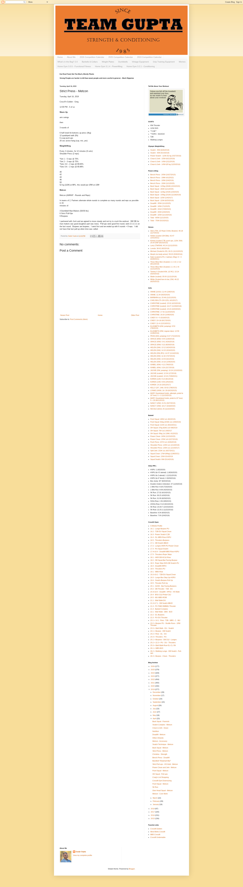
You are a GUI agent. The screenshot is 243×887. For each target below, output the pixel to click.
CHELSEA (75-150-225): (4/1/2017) (163, 300)
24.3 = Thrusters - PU (158, 637)
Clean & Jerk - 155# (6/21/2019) (162, 159)
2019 (153, 689)
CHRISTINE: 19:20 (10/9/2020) (162, 315)
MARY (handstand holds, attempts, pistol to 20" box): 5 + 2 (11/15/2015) (166, 394)
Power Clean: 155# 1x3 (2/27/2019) (164, 439)
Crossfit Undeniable (158, 837)
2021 (153, 683)
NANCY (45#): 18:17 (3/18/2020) (162, 406)
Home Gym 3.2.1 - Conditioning (141, 66)
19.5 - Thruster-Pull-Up (159, 583)
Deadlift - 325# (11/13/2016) (161, 215)
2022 (153, 679)
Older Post (135, 315)
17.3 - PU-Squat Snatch (159, 549)
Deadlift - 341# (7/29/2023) (160, 209)
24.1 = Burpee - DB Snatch (160, 631)
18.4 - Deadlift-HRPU (158, 566)
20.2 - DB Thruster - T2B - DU (161, 589)
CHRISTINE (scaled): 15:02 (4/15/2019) (165, 303)
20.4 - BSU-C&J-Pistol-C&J (160, 595)
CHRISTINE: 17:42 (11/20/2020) (162, 312)
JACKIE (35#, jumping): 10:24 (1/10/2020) (166, 370)
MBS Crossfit (155, 835)
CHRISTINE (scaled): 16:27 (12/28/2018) (166, 306)
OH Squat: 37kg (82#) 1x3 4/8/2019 (163, 428)
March (155, 798)
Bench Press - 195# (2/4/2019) (162, 180)
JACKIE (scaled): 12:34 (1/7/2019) (163, 373)
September (157, 702)
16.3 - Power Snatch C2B (160, 534)
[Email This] (91, 236)
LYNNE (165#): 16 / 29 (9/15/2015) (163, 390)
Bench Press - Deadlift (160, 758)
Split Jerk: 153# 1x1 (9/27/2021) (162, 451)
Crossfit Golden (156, 829)
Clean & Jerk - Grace (160, 728)
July (154, 709)
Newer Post (64, 315)
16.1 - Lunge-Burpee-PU (159, 529)
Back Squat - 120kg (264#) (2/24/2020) (165, 186)
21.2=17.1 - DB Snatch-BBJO (161, 603)
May (154, 715)
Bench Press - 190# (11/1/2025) (162, 183)
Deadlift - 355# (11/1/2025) (160, 203)
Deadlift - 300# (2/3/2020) (160, 212)
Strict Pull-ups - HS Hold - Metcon (165, 764)
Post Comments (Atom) (79, 319)
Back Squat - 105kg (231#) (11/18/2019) (165, 195)
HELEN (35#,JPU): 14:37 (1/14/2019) (164, 353)
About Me (71, 57)
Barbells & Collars (90, 62)
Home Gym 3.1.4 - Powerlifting (108, 66)
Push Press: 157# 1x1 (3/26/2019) (163, 442)
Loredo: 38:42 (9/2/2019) (159, 248)
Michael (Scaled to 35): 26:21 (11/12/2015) (166, 251)
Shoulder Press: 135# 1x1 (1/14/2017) (164, 448)
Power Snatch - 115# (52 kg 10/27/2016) (165, 156)
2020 (153, 686)
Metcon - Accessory (159, 741)
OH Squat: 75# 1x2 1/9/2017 (161, 431)
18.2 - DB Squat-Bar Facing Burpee (163, 560)
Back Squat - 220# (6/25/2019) (162, 201)
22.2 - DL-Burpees (157, 615)
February (156, 801)
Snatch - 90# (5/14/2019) (159, 153)
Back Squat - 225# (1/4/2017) (161, 198)
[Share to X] (96, 236)
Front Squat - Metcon (160, 771)
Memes (182, 62)
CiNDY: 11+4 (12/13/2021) (160, 323)
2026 (153, 666)
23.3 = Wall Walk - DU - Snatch (162, 628)
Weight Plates (108, 62)
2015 (153, 819)
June (155, 712)
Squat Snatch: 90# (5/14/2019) (162, 459)
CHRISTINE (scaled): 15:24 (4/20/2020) (165, 309)
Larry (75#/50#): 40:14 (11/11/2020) (163, 245)
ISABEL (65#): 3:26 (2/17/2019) (162, 368)
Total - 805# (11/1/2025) (159, 218)
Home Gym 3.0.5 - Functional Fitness (74, 66)
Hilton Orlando (158, 738)
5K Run (155, 787)
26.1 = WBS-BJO (156, 648)
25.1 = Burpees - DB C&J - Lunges (163, 640)
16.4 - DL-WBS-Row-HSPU (160, 537)
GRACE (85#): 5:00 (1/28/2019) (162, 339)
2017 (153, 812)
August (155, 705)
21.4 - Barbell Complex (159, 609)
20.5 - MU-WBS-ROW (158, 597)
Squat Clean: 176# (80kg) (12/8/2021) (164, 454)
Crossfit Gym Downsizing (162, 781)
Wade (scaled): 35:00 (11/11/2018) (163, 277)
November (157, 695)
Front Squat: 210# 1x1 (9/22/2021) (163, 425)
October (156, 699)
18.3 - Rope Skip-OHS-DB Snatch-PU (164, 563)
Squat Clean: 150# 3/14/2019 (161, 456)
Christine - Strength (159, 754)
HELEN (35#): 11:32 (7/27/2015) (162, 356)
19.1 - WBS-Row (156, 572)
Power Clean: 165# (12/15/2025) (162, 436)
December (157, 692)
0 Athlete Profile (156, 526)
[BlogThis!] (94, 236)
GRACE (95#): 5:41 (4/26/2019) (162, 342)
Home (60, 57)
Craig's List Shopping (160, 777)
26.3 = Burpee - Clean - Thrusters (163, 656)
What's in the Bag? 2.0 (68, 62)
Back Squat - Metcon (160, 748)
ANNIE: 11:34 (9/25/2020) (160, 295)
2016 (153, 815)
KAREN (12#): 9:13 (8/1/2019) (161, 379)
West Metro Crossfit (157, 832)
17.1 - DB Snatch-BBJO (159, 543)
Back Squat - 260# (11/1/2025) (162, 189)
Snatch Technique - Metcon (162, 744)
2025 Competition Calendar (120, 57)
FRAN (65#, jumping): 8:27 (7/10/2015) (165, 336)
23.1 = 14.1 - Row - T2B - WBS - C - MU (165, 620)
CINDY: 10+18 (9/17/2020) (160, 320)
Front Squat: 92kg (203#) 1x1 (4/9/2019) (165, 422)
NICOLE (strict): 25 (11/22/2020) (162, 409)
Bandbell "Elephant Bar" (161, 761)
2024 (153, 673)
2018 (153, 809)
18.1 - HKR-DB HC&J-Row (160, 557)
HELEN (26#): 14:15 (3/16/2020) (162, 350)
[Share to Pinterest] (102, 236)
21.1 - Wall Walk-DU (158, 600)
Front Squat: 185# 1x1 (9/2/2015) (163, 419)
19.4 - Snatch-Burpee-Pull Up (161, 580)
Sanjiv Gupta (81, 852)
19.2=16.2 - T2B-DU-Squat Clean (163, 575)
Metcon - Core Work (160, 794)
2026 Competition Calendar (92, 57)
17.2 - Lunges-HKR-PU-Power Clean (164, 546)
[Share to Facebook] (99, 236)
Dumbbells (123, 62)
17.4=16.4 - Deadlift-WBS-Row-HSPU (164, 552)
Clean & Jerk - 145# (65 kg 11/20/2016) (165, 164)
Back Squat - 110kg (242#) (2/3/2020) (164, 192)
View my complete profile (82, 855)
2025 (153, 670)
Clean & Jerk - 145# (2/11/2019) (162, 162)
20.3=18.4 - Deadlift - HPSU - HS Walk (165, 592)
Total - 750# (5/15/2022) (159, 221)
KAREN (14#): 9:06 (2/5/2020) (161, 382)
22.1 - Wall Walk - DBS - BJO (161, 612)
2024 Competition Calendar (149, 57)
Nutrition (155, 731)
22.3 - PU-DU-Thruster (158, 618)
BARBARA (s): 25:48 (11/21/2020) (163, 298)
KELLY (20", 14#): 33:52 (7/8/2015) (163, 388)
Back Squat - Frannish (160, 721)
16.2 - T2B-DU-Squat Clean (160, 532)
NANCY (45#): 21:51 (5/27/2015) (162, 403)
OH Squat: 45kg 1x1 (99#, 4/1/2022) (164, 434)
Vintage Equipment (140, 62)
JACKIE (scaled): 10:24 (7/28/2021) (163, 376)
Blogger (132, 869)
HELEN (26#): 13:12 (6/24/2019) (162, 347)
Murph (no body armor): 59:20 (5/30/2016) (166, 254)
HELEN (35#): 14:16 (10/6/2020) (162, 362)
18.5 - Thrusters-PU (157, 569)
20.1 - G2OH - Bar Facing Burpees (163, 586)
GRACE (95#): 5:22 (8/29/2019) (162, 345)
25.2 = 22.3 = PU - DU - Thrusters (163, 643)
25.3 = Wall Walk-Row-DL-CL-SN (163, 645)
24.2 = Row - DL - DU (158, 634)
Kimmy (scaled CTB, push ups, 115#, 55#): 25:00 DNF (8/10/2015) (166, 242)
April (155, 719)
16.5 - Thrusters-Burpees (159, 540)
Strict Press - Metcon (160, 751)
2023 (153, 676)
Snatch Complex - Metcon (162, 725)
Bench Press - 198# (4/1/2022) (162, 178)
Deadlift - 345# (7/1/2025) (160, 206)
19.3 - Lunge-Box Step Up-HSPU (163, 577)
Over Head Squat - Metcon (162, 791)
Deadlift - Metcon (158, 735)
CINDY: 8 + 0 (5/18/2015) (159, 318)
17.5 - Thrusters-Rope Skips (161, 554)
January (156, 804)
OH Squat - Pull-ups (160, 774)
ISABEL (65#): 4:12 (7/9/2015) (161, 365)
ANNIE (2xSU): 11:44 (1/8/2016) (162, 292)
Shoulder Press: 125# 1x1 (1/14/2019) (164, 445)
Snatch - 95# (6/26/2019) (159, 150)
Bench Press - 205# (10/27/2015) (163, 175)
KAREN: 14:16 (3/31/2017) (160, 385)
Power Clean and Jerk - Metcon (164, 767)
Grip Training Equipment (164, 62)
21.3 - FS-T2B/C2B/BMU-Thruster (163, 606)
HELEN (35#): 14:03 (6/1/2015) (162, 359)
